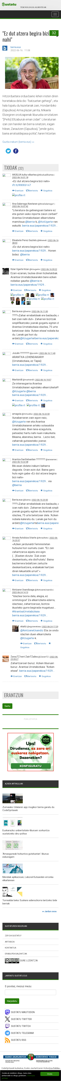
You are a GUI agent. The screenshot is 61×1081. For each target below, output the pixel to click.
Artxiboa (9, 942)
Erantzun (18, 190)
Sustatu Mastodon (23, 1012)
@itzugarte (34, 269)
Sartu (7, 706)
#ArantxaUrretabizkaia (26, 611)
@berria (30, 221)
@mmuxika (27, 414)
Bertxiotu (33, 190)
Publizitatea (30, 719)
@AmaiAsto (42, 538)
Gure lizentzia (29, 960)
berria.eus (16, 47)
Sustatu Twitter (21, 1019)
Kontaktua (10, 948)
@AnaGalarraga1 (46, 204)
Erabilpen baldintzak (16, 954)
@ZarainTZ (43, 657)
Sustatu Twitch (21, 1026)
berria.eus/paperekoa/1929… (39, 225)
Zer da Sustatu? (13, 936)
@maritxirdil (28, 379)
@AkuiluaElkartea (45, 175)
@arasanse (51, 459)
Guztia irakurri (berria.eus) (16, 141)
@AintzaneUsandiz (44, 590)
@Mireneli (42, 240)
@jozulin (34, 353)
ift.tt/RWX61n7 (21, 185)
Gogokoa (47, 190)
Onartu (49, 1074)
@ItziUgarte (45, 221)
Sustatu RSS (18, 1040)
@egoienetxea (34, 626)
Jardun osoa (50, 911)
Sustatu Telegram (22, 1033)
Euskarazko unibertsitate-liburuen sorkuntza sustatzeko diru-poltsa (25, 832)
